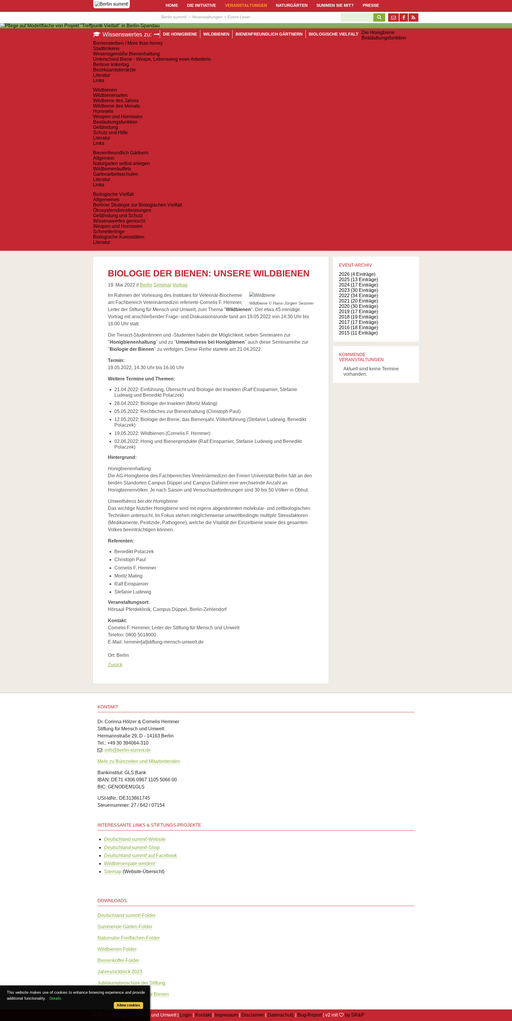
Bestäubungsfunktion (383, 37)
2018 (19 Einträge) (358, 316)
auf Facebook (140, 855)
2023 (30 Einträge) (358, 290)
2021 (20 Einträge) (358, 300)
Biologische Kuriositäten (118, 236)
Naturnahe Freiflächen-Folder (128, 937)
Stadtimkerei (106, 48)
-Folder (126, 915)
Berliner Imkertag (111, 64)
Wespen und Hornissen (118, 116)
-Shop (132, 847)
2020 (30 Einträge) (358, 306)
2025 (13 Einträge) (358, 279)
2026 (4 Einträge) (357, 274)
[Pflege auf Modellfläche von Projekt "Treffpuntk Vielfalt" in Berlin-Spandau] (80, 25)
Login (186, 1014)
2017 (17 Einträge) (358, 322)
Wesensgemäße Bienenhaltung (126, 53)
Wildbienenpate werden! (129, 863)
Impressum (226, 1014)
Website (135, 839)
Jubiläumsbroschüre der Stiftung (131, 982)
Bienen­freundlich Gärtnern (120, 152)
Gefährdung (105, 127)
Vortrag (180, 284)
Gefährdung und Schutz (118, 215)
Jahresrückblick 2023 (119, 971)
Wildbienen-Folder (117, 949)
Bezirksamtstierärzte (114, 69)
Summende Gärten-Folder (124, 926)
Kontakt (203, 1014)
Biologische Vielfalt (113, 194)
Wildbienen (105, 89)
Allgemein (103, 158)
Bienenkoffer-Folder (118, 960)
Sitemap (112, 871)
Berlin (146, 284)
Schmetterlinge (109, 231)
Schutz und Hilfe (110, 132)
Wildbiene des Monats (116, 105)
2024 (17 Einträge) (358, 284)
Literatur (101, 75)
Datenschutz (281, 1014)
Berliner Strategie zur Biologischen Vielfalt (137, 204)
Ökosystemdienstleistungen (122, 210)
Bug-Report (309, 1014)
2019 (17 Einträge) (358, 311)
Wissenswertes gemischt (119, 220)
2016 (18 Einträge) (358, 327)
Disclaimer (252, 1014)
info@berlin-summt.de (128, 750)
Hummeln (103, 111)
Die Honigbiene (378, 32)
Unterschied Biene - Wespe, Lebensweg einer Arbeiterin (152, 59)
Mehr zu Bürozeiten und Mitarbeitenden (138, 761)
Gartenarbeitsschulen (115, 174)
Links (98, 80)
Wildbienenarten (110, 95)
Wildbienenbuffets (112, 168)
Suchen (377, 17)
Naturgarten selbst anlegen (121, 163)
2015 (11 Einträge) (358, 332)
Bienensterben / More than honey (128, 43)
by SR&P (354, 1014)
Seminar (162, 284)
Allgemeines (106, 199)
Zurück (115, 664)
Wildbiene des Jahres (116, 100)
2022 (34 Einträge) (358, 295)
